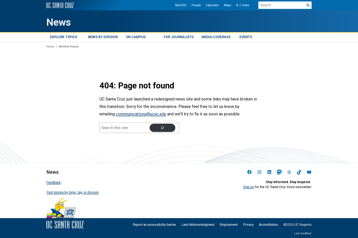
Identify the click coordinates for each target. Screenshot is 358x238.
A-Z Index (242, 5)
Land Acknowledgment (197, 225)
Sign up (248, 187)
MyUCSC (181, 5)
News (58, 22)
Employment (229, 225)
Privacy (248, 225)
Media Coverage (216, 37)
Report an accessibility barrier (154, 225)
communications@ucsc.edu (141, 113)
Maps (227, 5)
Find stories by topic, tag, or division (72, 192)
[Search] (162, 128)
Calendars (212, 5)
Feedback (53, 182)
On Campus (136, 37)
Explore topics (63, 37)
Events (245, 37)
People (196, 5)
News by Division (103, 37)
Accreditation (268, 225)
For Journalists (179, 37)
